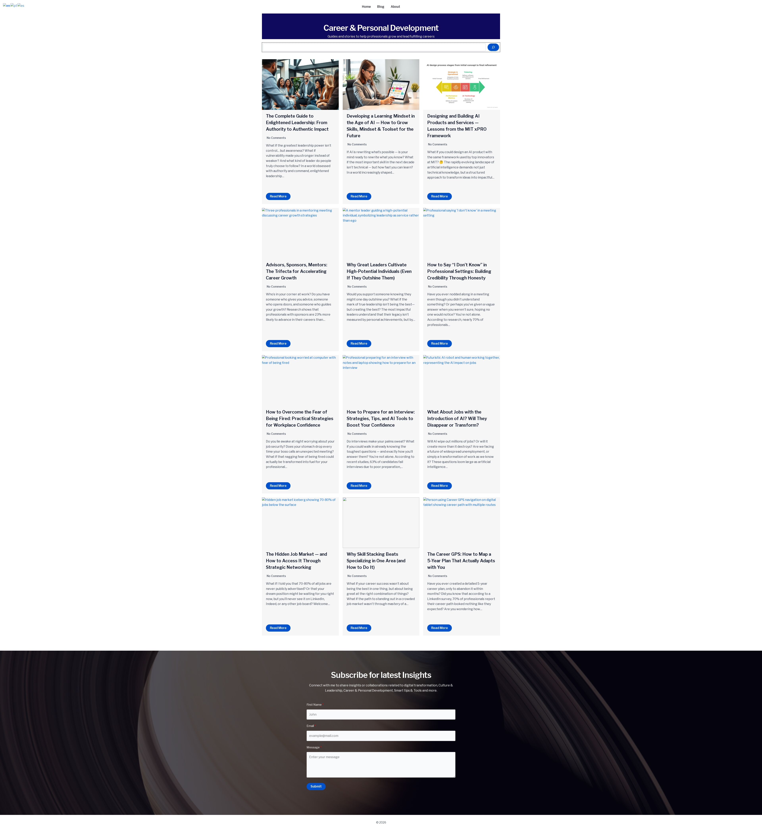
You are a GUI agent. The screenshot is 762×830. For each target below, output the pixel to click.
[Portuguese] (14, 5)
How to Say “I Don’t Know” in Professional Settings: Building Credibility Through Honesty (459, 271)
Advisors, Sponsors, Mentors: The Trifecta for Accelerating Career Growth (296, 271)
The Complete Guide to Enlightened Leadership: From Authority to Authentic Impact (297, 122)
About (395, 6)
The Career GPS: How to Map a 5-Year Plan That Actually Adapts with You (461, 561)
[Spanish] (21, 5)
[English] (7, 5)
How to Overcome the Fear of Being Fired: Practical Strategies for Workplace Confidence (299, 418)
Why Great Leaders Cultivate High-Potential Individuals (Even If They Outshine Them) (379, 271)
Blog (380, 6)
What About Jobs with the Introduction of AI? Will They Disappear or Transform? (457, 418)
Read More (278, 196)
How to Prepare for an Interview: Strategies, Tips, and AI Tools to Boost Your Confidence (381, 418)
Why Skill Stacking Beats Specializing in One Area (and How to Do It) (376, 561)
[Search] (493, 47)
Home (366, 6)
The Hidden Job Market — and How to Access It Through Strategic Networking (296, 561)
